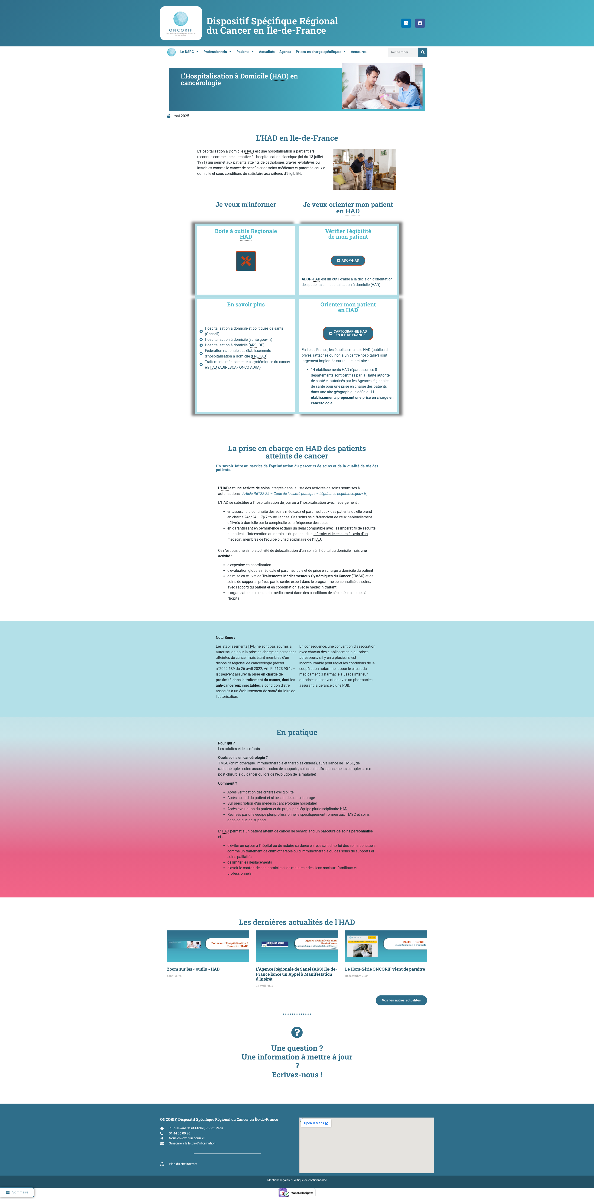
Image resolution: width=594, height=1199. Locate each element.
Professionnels (215, 52)
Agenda (285, 52)
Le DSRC (187, 52)
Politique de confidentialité (309, 1180)
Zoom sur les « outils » (193, 969)
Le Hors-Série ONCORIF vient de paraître (385, 969)
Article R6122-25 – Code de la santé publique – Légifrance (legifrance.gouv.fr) (304, 493)
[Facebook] (420, 23)
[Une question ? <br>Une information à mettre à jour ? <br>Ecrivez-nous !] (297, 1032)
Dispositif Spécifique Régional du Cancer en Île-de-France (272, 25)
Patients (242, 52)
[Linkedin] (406, 23)
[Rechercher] (422, 52)
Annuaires (359, 52)
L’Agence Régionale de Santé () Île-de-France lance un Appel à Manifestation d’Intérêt (296, 974)
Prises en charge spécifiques (318, 52)
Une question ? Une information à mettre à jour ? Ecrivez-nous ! (297, 1061)
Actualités (267, 52)
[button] (17, 1192)
